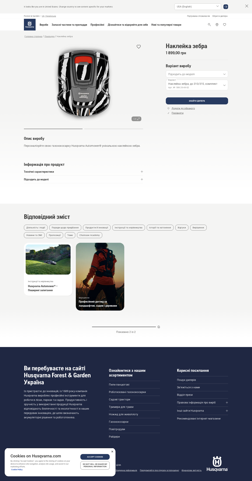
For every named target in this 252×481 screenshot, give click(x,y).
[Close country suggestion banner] (246, 6)
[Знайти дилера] (217, 24)
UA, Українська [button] (49, 16)
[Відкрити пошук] (209, 24)
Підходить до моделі (181, 74)
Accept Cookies (95, 457)
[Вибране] (224, 24)
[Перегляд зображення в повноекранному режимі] (83, 82)
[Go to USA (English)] (225, 6)
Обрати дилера (220, 16)
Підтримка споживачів (198, 16)
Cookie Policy (17, 469)
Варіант (172, 80)
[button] (44, 24)
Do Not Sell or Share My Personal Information (95, 465)
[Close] (112, 451)
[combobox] (197, 73)
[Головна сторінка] (30, 24)
